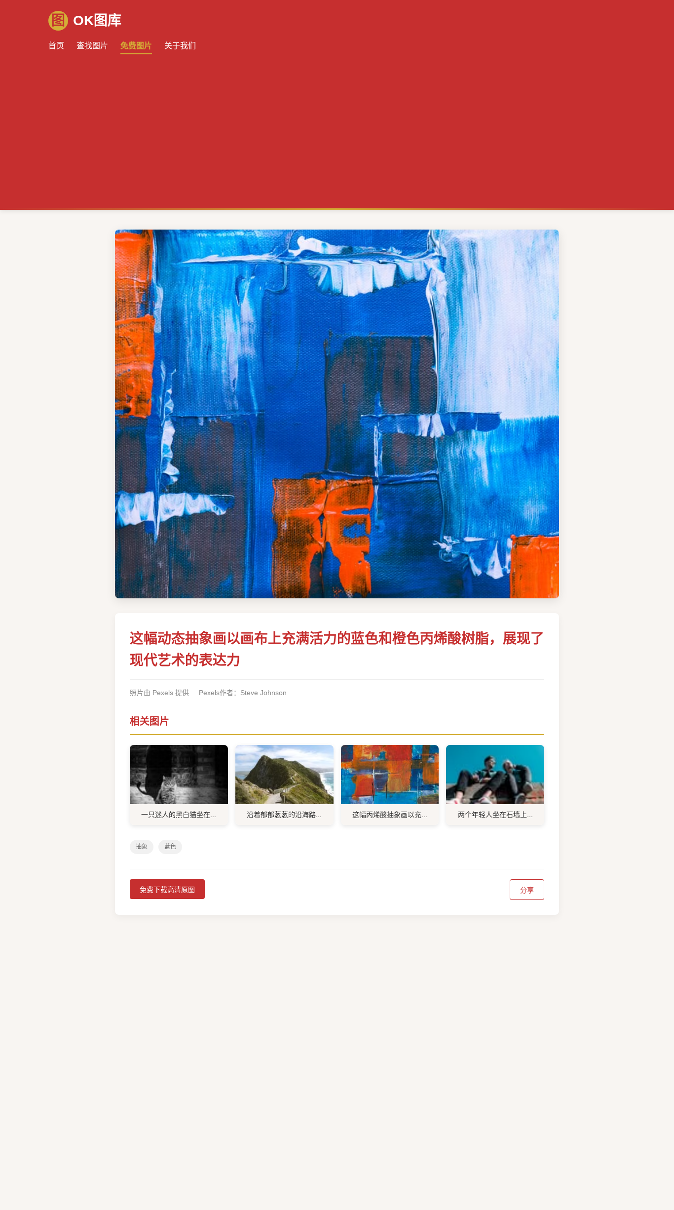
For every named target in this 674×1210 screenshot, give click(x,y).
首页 (56, 45)
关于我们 (180, 45)
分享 (527, 890)
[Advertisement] (337, 126)
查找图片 (92, 45)
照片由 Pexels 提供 (159, 693)
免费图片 (136, 45)
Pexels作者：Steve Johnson (243, 693)
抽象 (142, 846)
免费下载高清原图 (167, 890)
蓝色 (170, 846)
